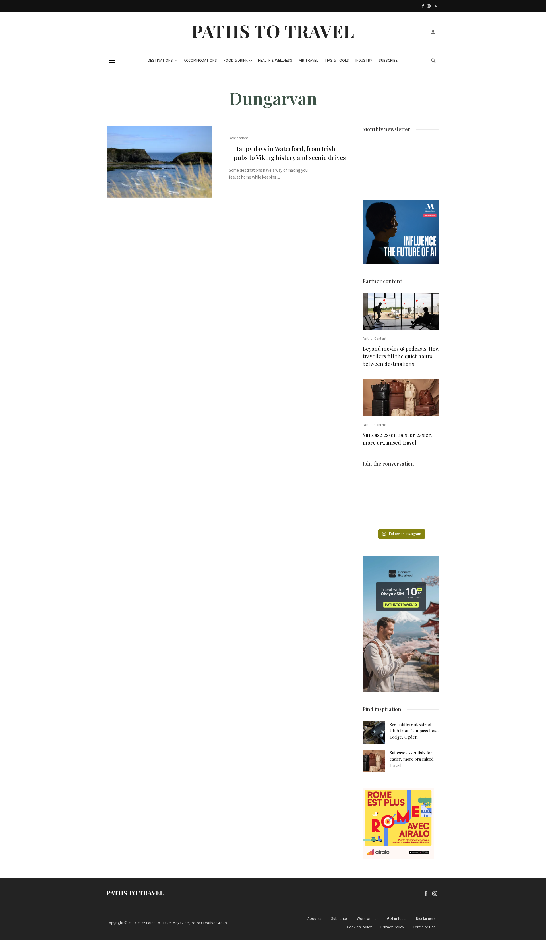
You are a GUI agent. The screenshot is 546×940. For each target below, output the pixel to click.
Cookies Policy (359, 927)
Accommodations (200, 60)
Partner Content (374, 339)
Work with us (368, 919)
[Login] (433, 31)
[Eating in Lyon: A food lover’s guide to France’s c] (374, 485)
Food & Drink (236, 60)
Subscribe (388, 60)
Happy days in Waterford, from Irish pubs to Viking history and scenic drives (290, 153)
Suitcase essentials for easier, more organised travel (397, 438)
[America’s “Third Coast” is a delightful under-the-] (401, 485)
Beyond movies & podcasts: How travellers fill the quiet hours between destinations (401, 356)
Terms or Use (424, 927)
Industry (363, 60)
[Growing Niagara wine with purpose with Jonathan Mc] (427, 517)
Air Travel (308, 60)
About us (314, 919)
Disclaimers (426, 919)
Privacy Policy (392, 927)
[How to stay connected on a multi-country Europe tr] (401, 517)
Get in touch (397, 919)
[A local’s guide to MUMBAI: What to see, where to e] (374, 501)
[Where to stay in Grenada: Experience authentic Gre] (427, 485)
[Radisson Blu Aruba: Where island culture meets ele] (374, 517)
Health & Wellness (275, 60)
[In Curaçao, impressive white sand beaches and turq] (427, 501)
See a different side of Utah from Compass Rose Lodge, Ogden (414, 730)
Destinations (160, 60)
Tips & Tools (336, 60)
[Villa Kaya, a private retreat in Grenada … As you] (401, 501)
